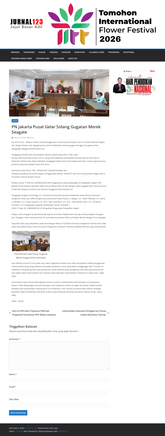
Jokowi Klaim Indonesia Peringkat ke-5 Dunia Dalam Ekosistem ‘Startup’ (84, 313)
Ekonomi (66, 52)
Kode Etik (72, 58)
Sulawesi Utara (96, 52)
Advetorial (128, 52)
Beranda (15, 52)
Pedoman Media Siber (21, 58)
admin (31, 138)
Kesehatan (80, 52)
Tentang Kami (42, 58)
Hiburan (54, 52)
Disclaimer (58, 58)
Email (12, 386)
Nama (13, 374)
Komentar (14, 339)
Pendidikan (113, 52)
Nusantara (29, 52)
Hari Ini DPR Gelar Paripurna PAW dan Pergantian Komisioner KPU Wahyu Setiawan (34, 313)
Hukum (42, 52)
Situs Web (14, 399)
